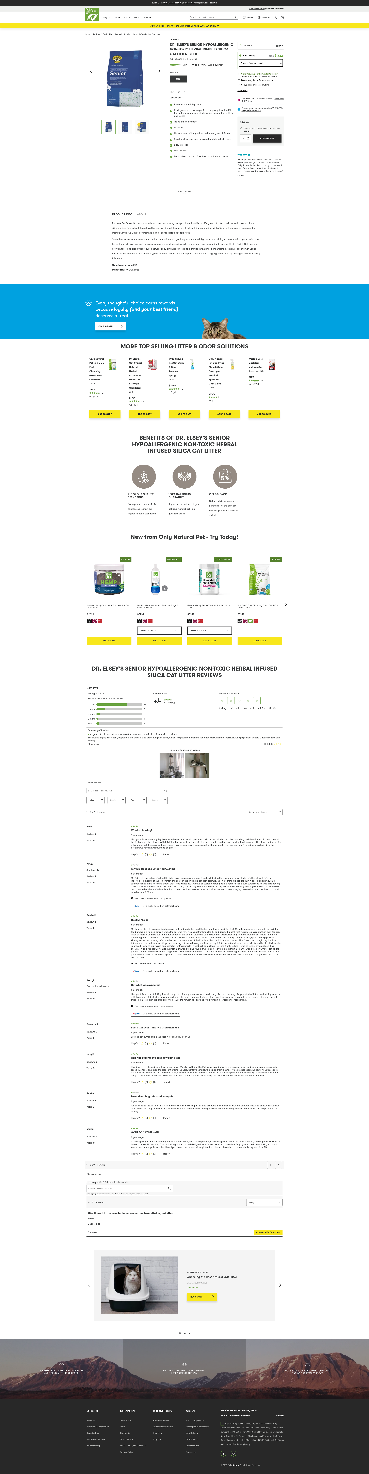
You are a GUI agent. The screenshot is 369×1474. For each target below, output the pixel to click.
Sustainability (93, 1445)
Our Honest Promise (96, 1439)
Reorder (249, 17)
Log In (247, 131)
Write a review (199, 64)
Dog (105, 17)
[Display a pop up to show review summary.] (103, 394)
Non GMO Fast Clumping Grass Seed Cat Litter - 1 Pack (258, 606)
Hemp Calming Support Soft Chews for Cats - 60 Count (108, 606)
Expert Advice (93, 1433)
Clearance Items (193, 1445)
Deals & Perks (192, 1439)
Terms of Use (191, 1452)
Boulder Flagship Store (163, 1426)
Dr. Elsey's (174, 39)
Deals (136, 17)
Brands (127, 17)
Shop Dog (157, 1433)
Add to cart (109, 640)
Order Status (126, 1420)
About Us (91, 1420)
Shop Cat (157, 1439)
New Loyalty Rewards (195, 1420)
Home (87, 34)
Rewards (266, 17)
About (141, 214)
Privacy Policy (126, 1452)
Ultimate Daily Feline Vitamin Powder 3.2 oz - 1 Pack (209, 606)
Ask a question (215, 64)
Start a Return (126, 1439)
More (146, 17)
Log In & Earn (105, 326)
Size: (172, 72)
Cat (115, 17)
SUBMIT (280, 1415)
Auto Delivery (192, 1433)
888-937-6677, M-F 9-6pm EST (133, 1445)
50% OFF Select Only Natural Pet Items (181, 2)
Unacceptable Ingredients (197, 1426)
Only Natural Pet (235, 1465)
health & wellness (197, 1272)
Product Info (122, 214)
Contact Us (125, 1433)
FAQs (122, 1426)
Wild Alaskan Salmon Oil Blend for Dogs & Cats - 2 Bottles (157, 606)
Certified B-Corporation (98, 1426)
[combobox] (214, 17)
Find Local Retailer (161, 1420)
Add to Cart (105, 414)
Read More (196, 1296)
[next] (286, 604)
